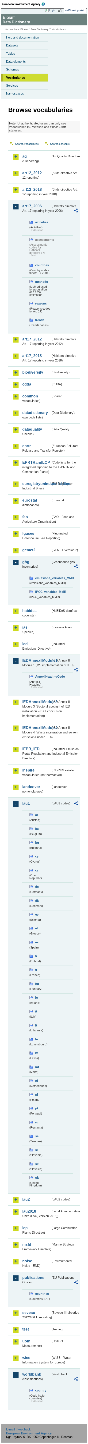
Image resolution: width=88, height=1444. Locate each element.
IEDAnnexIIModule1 (36, 660)
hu (37, 984)
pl (36, 1094)
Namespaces (15, 93)
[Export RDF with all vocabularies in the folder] (76, 211)
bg (37, 842)
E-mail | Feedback (18, 1429)
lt (36, 1025)
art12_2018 (32, 189)
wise (26, 1358)
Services (12, 85)
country (40, 1390)
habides (29, 611)
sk (36, 1164)
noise (27, 1261)
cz (36, 870)
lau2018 (29, 1211)
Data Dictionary (40, 29)
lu (36, 1039)
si (36, 1150)
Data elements (16, 61)
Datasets (12, 45)
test (25, 1329)
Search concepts (60, 143)
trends (39, 320)
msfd (26, 1244)
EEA (25, 4)
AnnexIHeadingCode (43, 676)
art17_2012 (32, 339)
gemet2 (28, 550)
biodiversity (32, 372)
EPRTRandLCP (36, 462)
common (30, 396)
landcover (31, 787)
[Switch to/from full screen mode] (60, 10)
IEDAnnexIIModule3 (36, 702)
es (36, 942)
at (36, 815)
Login (52, 10)
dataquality (32, 429)
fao (25, 517)
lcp (25, 1228)
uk (37, 1177)
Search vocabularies (27, 143)
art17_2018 (32, 356)
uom (26, 1341)
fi (36, 956)
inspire (28, 770)
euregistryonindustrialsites (36, 484)
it (36, 1011)
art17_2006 (32, 206)
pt (36, 1108)
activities (41, 222)
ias (24, 627)
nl (36, 1081)
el (36, 928)
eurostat (29, 500)
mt (37, 1067)
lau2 (26, 1199)
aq (24, 156)
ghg (25, 562)
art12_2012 (32, 173)
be (37, 829)
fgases (28, 533)
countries (42, 265)
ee (36, 914)
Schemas (12, 69)
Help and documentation (22, 37)
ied (25, 644)
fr (36, 970)
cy (36, 856)
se (36, 1136)
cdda (26, 384)
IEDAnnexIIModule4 (36, 728)
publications (33, 1278)
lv (36, 1053)
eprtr (26, 446)
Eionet (24, 29)
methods (41, 281)
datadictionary (35, 413)
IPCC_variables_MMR (43, 592)
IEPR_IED (31, 749)
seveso (28, 1313)
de (37, 886)
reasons (41, 303)
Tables (10, 53)
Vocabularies (15, 77)
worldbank (31, 1374)
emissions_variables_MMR (43, 578)
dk (37, 900)
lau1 (26, 803)
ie (36, 997)
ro (36, 1122)
